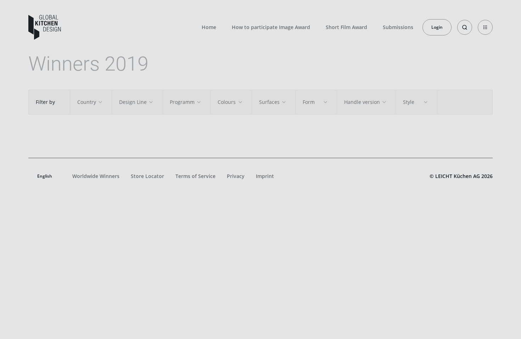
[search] (464, 27)
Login (437, 27)
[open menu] (485, 27)
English (44, 176)
